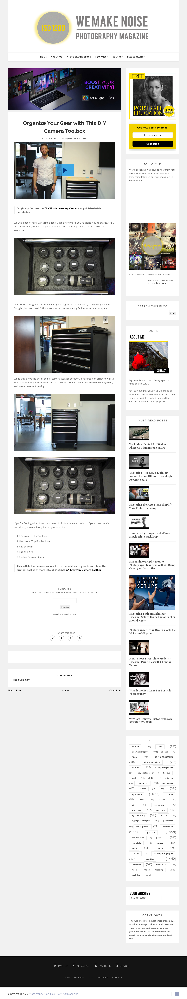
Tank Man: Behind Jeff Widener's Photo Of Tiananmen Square (149, 445)
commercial (142, 783)
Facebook (104, 966)
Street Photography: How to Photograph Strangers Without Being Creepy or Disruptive (152, 565)
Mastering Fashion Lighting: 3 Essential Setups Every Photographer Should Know (152, 617)
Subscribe (152, 143)
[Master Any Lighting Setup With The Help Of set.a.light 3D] (64, 89)
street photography (163, 853)
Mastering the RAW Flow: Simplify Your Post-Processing (150, 506)
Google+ (124, 966)
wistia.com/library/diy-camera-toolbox (78, 570)
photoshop (168, 826)
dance (143, 788)
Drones (164, 752)
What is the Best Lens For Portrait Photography (150, 692)
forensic (163, 799)
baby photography (145, 773)
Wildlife (135, 767)
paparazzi (168, 821)
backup (166, 773)
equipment (137, 794)
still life (135, 853)
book (134, 778)
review (160, 843)
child (150, 778)
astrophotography (164, 767)
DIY (91, 978)
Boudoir (135, 746)
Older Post (115, 690)
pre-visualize (138, 837)
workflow (136, 875)
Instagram (83, 966)
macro (164, 815)
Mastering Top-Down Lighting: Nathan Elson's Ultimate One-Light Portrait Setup (151, 476)
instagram (159, 805)
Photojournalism (152, 762)
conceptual (167, 783)
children (169, 778)
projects (160, 837)
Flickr (134, 757)
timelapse (136, 864)
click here (160, 283)
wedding (159, 870)
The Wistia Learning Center (60, 208)
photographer (142, 826)
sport (134, 848)
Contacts (117, 978)
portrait (151, 832)
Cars (160, 746)
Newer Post (14, 690)
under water (161, 864)
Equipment (79, 978)
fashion (169, 794)
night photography (141, 821)
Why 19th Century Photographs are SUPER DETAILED (151, 720)
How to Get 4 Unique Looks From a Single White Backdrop (150, 534)
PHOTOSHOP (102, 978)
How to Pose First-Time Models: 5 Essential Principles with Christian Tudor (150, 662)
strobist (150, 859)
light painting (138, 815)
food (142, 799)
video (134, 870)
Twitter (62, 966)
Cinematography (140, 752)
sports (159, 848)
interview (136, 810)
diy (162, 788)
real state (136, 843)
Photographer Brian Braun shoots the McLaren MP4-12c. (152, 631)
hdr (133, 805)
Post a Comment (21, 679)
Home (65, 690)
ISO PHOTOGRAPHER (163, 757)
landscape (160, 810)
